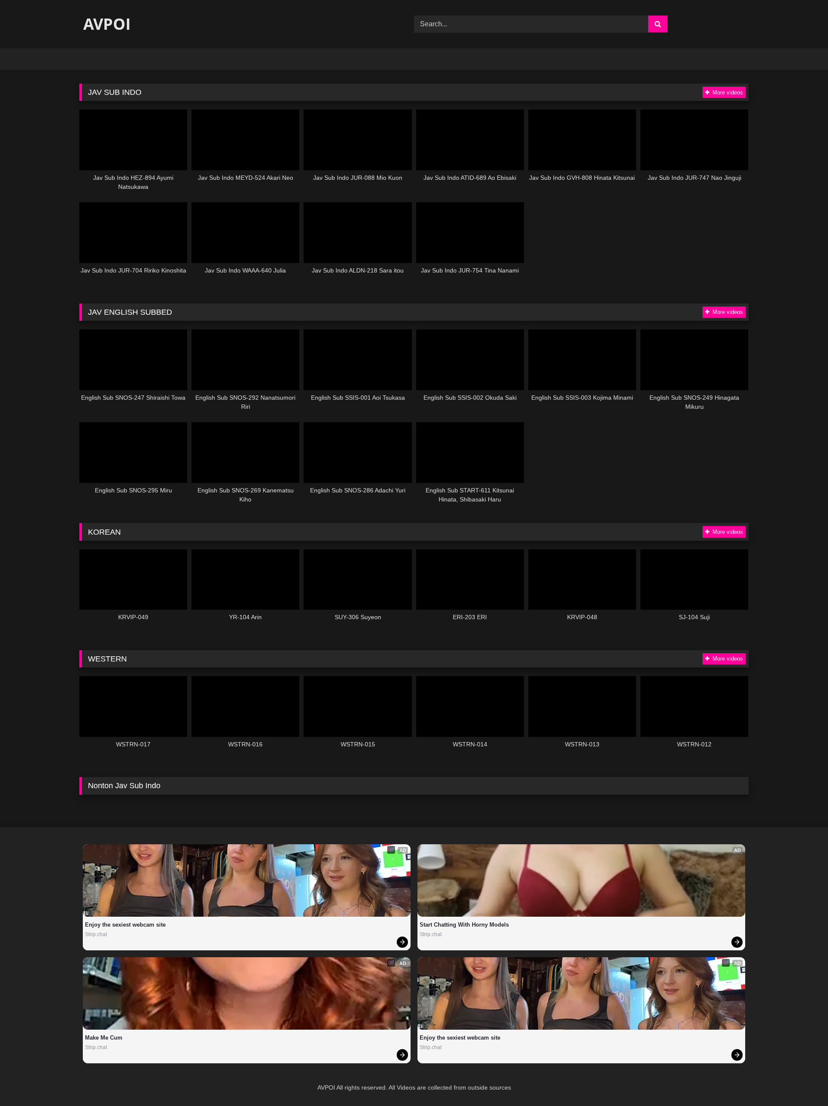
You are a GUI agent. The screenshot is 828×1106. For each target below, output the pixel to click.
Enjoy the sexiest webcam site (125, 924)
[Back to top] (801, 1080)
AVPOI (105, 23)
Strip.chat (96, 934)
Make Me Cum (103, 1037)
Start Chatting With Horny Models (464, 924)
